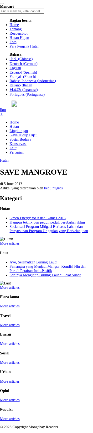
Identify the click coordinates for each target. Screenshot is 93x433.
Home (14, 25)
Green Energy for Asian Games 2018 (38, 218)
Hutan (14, 126)
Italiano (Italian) (21, 85)
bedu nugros (53, 188)
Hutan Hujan (19, 38)
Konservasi (18, 144)
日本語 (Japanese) (24, 90)
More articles (10, 243)
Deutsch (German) (23, 64)
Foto (13, 42)
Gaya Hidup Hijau (23, 135)
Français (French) (23, 77)
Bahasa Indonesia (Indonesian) (33, 81)
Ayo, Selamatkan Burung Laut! (33, 262)
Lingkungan (19, 131)
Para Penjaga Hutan (24, 46)
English (15, 68)
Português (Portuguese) (27, 94)
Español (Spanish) (23, 72)
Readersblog (19, 33)
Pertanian (17, 152)
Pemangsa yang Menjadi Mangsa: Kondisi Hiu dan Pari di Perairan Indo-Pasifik (48, 268)
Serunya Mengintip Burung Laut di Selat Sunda (45, 275)
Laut (13, 148)
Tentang (16, 29)
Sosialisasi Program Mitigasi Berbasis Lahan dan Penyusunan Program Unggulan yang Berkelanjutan (49, 229)
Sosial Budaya (20, 139)
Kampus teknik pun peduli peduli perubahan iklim (47, 222)
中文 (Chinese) (21, 59)
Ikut (3, 110)
